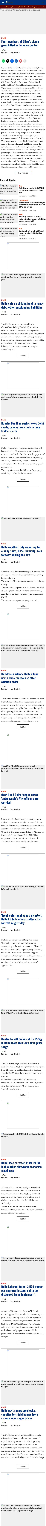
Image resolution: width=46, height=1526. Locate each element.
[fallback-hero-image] (9, 189)
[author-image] (5, 53)
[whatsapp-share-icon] (3, 62)
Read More (23, 355)
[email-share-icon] (20, 62)
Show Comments (23, 173)
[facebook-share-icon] (12, 62)
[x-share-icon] (7, 62)
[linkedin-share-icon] (16, 62)
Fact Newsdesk (15, 52)
